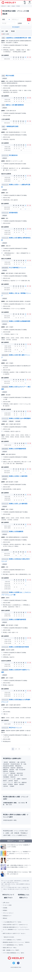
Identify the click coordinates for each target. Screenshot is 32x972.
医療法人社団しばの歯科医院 (18, 503)
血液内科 (11, 771)
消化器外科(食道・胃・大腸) (18, 764)
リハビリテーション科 (9, 778)
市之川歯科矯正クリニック (17, 267)
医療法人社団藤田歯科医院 (17, 619)
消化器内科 (6, 764)
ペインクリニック (8, 782)
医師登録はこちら (23, 894)
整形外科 (12, 777)
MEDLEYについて (8, 894)
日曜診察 (11, 421)
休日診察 (18, 421)
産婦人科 (16, 775)
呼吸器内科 (18, 766)
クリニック (5, 155)
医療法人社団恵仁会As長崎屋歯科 (20, 418)
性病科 (5, 784)
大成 (19, 802)
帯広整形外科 (13, 155)
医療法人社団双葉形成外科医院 (19, 647)
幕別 (7, 804)
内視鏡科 (10, 784)
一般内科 (5, 762)
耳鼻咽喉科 (6, 777)
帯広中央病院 (10, 75)
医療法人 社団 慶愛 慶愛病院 (15, 105)
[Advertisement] (16, 67)
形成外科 (24, 778)
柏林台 (23, 802)
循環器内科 (12, 762)
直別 (10, 804)
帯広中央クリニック (15, 727)
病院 (3, 37)
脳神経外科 (20, 767)
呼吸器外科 (6, 767)
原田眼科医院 (13, 212)
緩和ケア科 (17, 782)
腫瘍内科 (24, 782)
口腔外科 (5, 786)
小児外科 (10, 775)
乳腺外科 (5, 771)
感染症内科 (20, 773)
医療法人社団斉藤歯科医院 (17, 448)
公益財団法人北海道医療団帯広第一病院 (18, 37)
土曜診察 (4, 78)
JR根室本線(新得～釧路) (10, 820)
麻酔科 (16, 784)
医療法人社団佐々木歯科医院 (18, 476)
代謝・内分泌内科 (20, 769)
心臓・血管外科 (21, 762)
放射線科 (21, 784)
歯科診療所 (5, 267)
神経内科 (12, 767)
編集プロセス (8, 897)
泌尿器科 (11, 769)
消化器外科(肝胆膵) (8, 766)
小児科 (5, 775)
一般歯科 (11, 786)
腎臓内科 (5, 769)
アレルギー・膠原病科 (9, 773)
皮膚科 (18, 778)
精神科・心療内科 (8, 780)
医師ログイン (23, 897)
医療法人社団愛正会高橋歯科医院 (19, 321)
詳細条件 (17, 27)
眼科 (21, 775)
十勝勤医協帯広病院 (12, 126)
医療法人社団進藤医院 (16, 531)
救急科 (16, 780)
